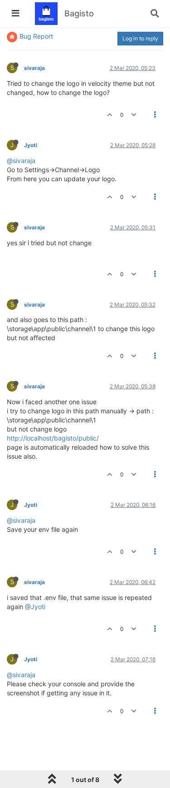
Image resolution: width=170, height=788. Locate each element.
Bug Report (36, 36)
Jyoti (30, 145)
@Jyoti (35, 606)
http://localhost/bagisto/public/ (53, 438)
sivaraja (34, 67)
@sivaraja (21, 160)
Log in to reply (140, 38)
